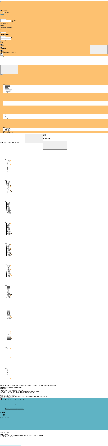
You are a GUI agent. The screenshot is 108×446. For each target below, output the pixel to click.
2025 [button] (6, 180)
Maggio (9, 164)
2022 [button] (6, 243)
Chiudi (2, 44)
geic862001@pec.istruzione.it (14, 409)
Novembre (9, 170)
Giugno (8, 165)
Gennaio (9, 160)
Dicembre (9, 171)
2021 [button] (6, 264)
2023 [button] (6, 222)
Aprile (8, 163)
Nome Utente (13, 20)
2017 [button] (6, 347)
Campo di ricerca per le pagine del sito (7, 142)
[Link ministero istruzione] (5, 1)
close (2, 74)
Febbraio (9, 161)
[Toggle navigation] (9, 69)
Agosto (8, 167)
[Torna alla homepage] (6, 56)
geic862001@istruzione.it (14, 408)
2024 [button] (6, 201)
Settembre (9, 168)
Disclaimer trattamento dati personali (6, 436)
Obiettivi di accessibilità (7, 424)
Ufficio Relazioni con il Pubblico (8, 422)
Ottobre (8, 169)
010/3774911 (6, 407)
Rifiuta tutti (9, 387)
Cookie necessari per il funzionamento (7, 395)
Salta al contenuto (3, 0)
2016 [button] (6, 368)
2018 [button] (6, 326)
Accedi (2, 14)
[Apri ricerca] (99, 49)
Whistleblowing (5, 425)
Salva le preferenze (9, 397)
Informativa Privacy (6, 421)
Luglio (8, 166)
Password (13, 21)
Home (44, 134)
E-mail (12, 37)
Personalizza (3, 387)
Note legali (5, 420)
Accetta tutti (17, 387)
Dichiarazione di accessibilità (8, 423)
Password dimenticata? (4, 23)
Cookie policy (5, 419)
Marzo (8, 162)
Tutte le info (5, 150)
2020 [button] (6, 285)
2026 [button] (6, 159)
